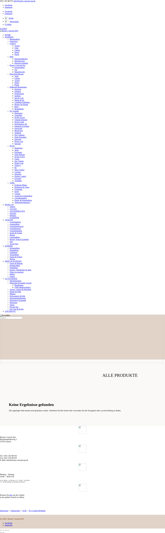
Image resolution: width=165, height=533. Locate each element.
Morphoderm (15, 39)
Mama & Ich (19, 100)
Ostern (12, 276)
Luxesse (17, 172)
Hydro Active (19, 118)
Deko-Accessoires (17, 272)
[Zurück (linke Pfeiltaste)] (1, 532)
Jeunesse (17, 89)
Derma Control (20, 176)
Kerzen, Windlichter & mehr (20, 270)
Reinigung (18, 113)
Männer (13, 294)
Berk (11, 57)
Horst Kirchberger (17, 74)
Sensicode (18, 128)
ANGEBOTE (10, 311)
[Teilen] (6, 530)
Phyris (12, 146)
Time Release (19, 155)
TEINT (12, 207)
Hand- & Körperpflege (23, 200)
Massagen (13, 303)
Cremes (17, 194)
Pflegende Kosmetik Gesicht (20, 283)
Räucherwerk (19, 61)
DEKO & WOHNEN (13, 261)
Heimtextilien (15, 266)
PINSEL (13, 216)
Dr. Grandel (14, 111)
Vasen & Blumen (16, 263)
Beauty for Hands (21, 105)
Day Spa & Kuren (17, 309)
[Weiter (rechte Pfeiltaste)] (3, 532)
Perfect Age (18, 163)
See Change (19, 161)
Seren (16, 192)
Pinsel (16, 54)
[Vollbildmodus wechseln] (3, 530)
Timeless (17, 133)
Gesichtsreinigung (16, 226)
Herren (12, 235)
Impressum (4, 511)
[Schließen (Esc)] (8, 530)
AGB (24, 511)
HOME (8, 35)
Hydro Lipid (19, 122)
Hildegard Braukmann (18, 87)
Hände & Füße (15, 292)
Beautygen (18, 131)
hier (10, 495)
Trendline (18, 181)
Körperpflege (19, 68)
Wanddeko (14, 268)
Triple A (17, 165)
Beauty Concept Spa (17, 65)
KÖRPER (9, 246)
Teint (16, 48)
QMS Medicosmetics (22, 287)
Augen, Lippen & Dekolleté (20, 290)
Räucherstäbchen (21, 59)
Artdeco (13, 44)
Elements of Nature (21, 126)
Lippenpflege (15, 237)
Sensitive (17, 174)
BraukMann (19, 109)
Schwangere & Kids (17, 296)
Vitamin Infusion (20, 120)
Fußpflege (13, 253)
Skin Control (19, 170)
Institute (17, 96)
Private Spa (14, 307)
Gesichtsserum (15, 229)
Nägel (16, 52)
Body (16, 107)
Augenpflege (15, 224)
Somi (16, 150)
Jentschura (14, 41)
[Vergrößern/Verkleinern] (1, 530)
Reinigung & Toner (21, 187)
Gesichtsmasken (20, 198)
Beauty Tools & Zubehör (19, 239)
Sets (11, 242)
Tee (15, 70)
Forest (16, 159)
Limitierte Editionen (22, 102)
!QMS (12, 183)
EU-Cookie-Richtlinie (37, 511)
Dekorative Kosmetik (18, 300)
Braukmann (18, 285)
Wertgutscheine (15, 281)
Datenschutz (15, 511)
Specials (17, 144)
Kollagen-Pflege (20, 185)
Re (15, 168)
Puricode (17, 139)
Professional (19, 94)
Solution (17, 91)
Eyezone (17, 179)
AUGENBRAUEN (17, 211)
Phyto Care (18, 142)
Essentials (18, 152)
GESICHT (9, 220)
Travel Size (14, 244)
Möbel (12, 274)
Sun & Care (19, 98)
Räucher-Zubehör (21, 63)
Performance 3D (20, 124)
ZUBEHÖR (14, 218)
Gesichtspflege (15, 222)
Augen (17, 46)
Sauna (12, 305)
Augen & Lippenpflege (23, 196)
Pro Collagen (19, 135)
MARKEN (9, 37)
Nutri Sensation (20, 137)
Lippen (17, 50)
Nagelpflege (14, 255)
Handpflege (14, 250)
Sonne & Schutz (16, 233)
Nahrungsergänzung (22, 202)
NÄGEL (13, 213)
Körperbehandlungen (18, 298)
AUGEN (13, 209)
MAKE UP (9, 205)
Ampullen (18, 115)
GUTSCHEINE (11, 279)
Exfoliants (18, 189)
